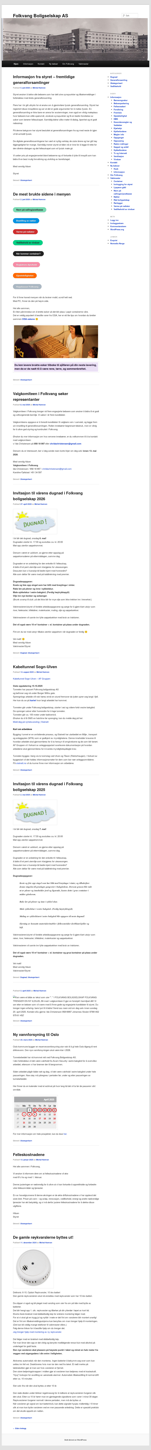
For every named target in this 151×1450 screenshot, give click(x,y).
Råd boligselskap (121, 199)
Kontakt (41, 63)
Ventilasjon (119, 156)
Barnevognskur (121, 100)
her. (65, 1133)
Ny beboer (53, 63)
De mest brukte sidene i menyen (42, 194)
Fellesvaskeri (120, 106)
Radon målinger (121, 143)
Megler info (119, 134)
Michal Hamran (39, 87)
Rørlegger (118, 203)
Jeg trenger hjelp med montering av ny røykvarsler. (37, 1331)
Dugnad (23, 652)
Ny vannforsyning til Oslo (36, 1034)
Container (118, 181)
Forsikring (118, 109)
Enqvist (113, 240)
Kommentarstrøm (118, 226)
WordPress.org (117, 229)
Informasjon (28, 63)
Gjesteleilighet (120, 115)
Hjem (16, 63)
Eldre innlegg (19, 1428)
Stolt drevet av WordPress (75, 1439)
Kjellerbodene (120, 131)
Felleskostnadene (29, 1154)
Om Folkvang (68, 63)
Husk (116, 168)
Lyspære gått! (120, 187)
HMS (116, 119)
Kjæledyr (118, 128)
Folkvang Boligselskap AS (40, 15)
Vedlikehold (115, 86)
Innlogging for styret (123, 184)
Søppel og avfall (121, 147)
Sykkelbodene (120, 150)
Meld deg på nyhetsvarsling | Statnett (31, 721)
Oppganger (119, 137)
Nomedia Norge (117, 243)
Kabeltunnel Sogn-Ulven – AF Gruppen (31, 678)
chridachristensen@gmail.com (65, 443)
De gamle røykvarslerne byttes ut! (43, 1237)
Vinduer (117, 159)
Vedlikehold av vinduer (124, 209)
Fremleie (118, 112)
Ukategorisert (26, 180)
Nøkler (117, 196)
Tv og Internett (120, 153)
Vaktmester (83, 63)
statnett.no (21, 763)
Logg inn (114, 220)
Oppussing (119, 140)
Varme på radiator (122, 206)
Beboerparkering (121, 103)
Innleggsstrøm (117, 223)
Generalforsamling (118, 80)
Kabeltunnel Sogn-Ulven (35, 666)
